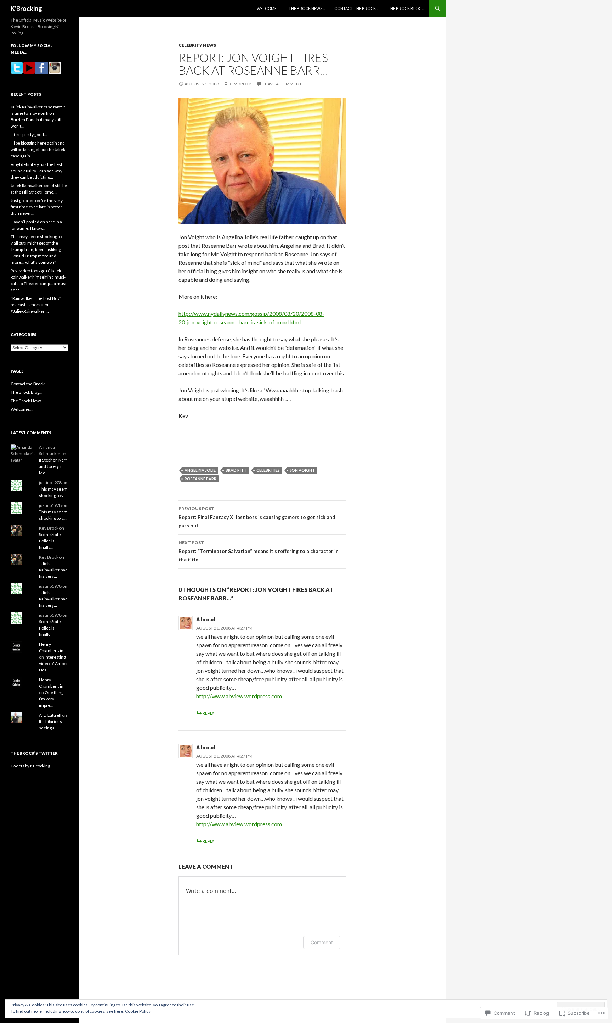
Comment (322, 942)
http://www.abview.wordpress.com (239, 696)
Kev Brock (240, 83)
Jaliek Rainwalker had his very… (53, 570)
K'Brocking (26, 8)
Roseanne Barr (200, 478)
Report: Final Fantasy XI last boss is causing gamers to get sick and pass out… (256, 517)
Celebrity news (197, 45)
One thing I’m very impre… (51, 699)
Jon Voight (302, 470)
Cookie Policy (138, 1011)
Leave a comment (282, 83)
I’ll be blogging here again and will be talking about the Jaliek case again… (38, 149)
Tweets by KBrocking (30, 765)
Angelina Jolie (200, 470)
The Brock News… (307, 8)
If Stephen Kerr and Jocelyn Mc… (53, 466)
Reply (208, 713)
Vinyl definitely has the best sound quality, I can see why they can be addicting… (36, 171)
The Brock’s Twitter (34, 753)
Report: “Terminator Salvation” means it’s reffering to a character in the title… (258, 551)
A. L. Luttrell (50, 715)
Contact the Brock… (356, 8)
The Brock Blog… (406, 8)
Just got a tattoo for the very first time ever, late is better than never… (37, 207)
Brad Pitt (236, 470)
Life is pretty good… (29, 134)
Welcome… (268, 8)
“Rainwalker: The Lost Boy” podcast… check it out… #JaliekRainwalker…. (36, 305)
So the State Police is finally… (50, 541)
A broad (205, 619)
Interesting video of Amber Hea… (53, 663)
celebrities (268, 470)
